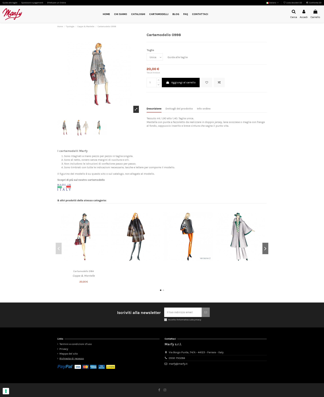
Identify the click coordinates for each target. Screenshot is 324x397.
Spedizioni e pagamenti (32, 3)
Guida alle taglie (10, 3)
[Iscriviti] (206, 312)
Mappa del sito (68, 353)
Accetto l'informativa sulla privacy (184, 319)
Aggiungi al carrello (183, 82)
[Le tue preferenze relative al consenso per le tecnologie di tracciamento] (6, 391)
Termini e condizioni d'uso (75, 344)
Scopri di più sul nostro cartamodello (81, 179)
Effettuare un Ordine (56, 3)
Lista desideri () (294, 3)
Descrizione (154, 108)
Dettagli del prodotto (179, 108)
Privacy (63, 349)
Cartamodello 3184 (83, 271)
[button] (158, 14)
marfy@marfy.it (178, 363)
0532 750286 (177, 358)
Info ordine (204, 108)
